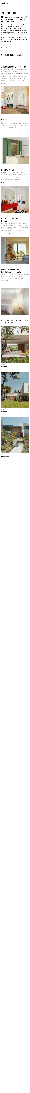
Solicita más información (7, 47)
